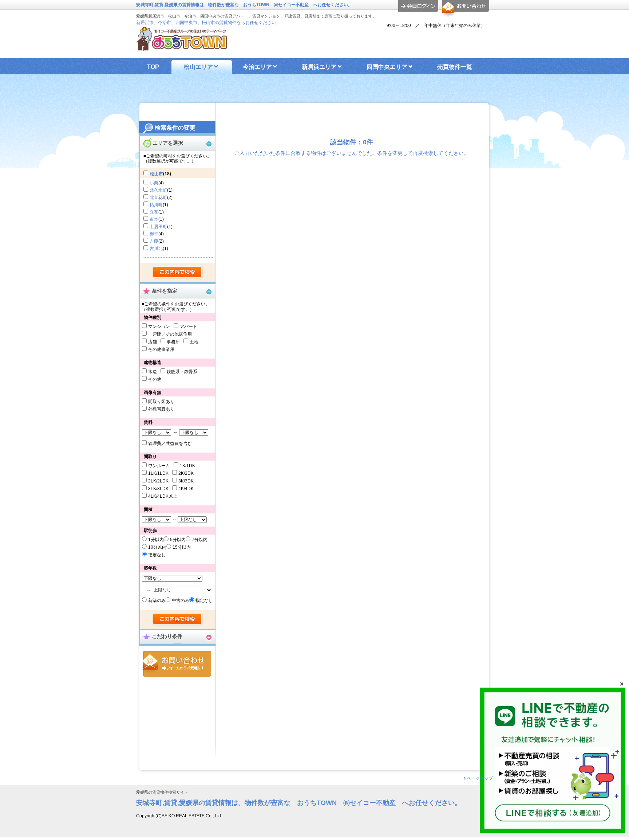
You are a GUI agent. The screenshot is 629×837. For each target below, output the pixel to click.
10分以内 (157, 547)
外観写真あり (161, 409)
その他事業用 (161, 349)
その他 (154, 379)
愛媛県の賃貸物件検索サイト (162, 792)
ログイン (418, 6)
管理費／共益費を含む (170, 443)
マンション (159, 326)
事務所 (173, 341)
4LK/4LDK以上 (162, 496)
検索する (177, 272)
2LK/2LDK (158, 481)
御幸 (154, 233)
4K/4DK (186, 488)
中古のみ (180, 600)
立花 (154, 212)
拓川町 (156, 204)
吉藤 (154, 241)
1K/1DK (187, 465)
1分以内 (156, 539)
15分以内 (182, 547)
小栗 (154, 182)
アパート (188, 326)
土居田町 (158, 226)
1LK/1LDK (158, 473)
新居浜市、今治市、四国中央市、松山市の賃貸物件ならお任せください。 (208, 22)
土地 (194, 341)
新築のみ (157, 600)
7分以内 (199, 539)
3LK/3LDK (158, 488)
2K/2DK (186, 473)
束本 (154, 219)
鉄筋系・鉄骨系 (182, 371)
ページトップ (480, 778)
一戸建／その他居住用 (170, 334)
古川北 (156, 248)
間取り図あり (161, 401)
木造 (152, 371)
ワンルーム (159, 465)
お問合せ (177, 664)
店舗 (152, 341)
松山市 (156, 173)
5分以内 (178, 539)
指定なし (157, 555)
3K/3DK (186, 481)
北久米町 (158, 190)
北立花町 (158, 197)
